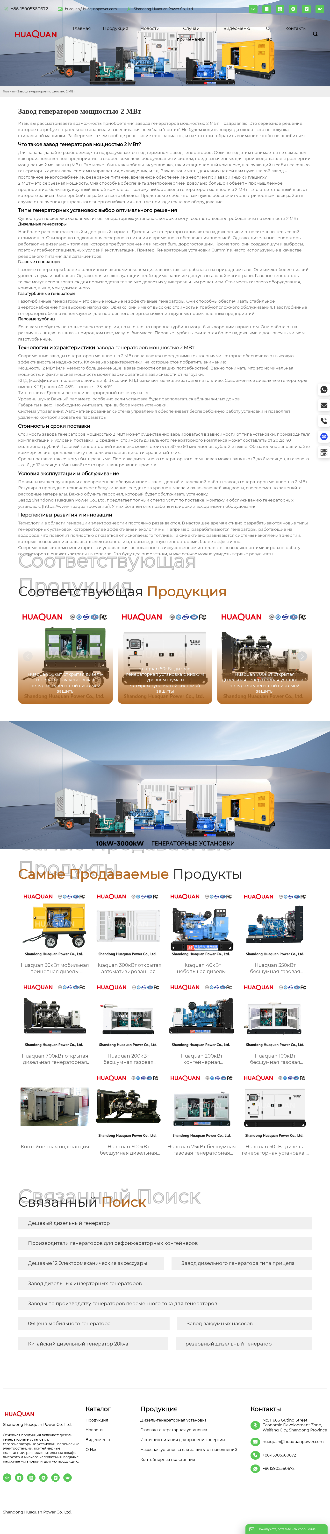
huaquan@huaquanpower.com (91, 9)
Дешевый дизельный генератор (69, 1223)
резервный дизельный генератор (229, 1344)
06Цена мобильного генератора (69, 1323)
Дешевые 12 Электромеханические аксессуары (87, 1263)
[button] (302, 656)
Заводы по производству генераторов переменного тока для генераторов (122, 1303)
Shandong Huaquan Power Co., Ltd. (164, 9)
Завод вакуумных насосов (220, 1323)
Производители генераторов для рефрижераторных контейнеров (113, 1243)
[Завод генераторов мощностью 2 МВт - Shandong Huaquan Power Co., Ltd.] (35, 34)
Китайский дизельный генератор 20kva (78, 1344)
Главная (9, 91)
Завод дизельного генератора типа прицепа (238, 1263)
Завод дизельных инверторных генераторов (85, 1283)
